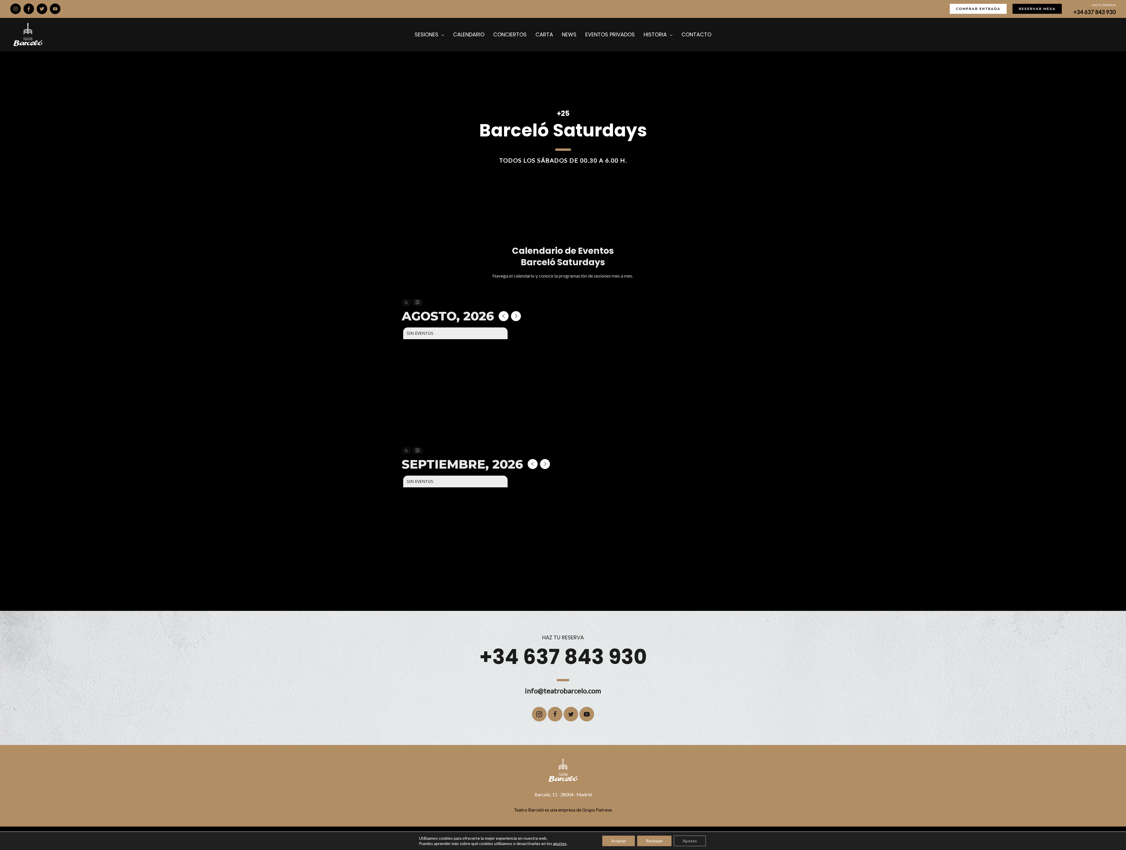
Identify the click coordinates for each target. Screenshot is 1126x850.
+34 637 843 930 (1095, 12)
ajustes (560, 843)
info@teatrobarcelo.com (563, 690)
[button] (978, 9)
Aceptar (618, 840)
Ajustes (690, 840)
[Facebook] (28, 9)
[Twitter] (42, 9)
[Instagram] (15, 9)
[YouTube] (55, 9)
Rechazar (654, 840)
